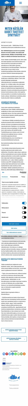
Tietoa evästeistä (13, 388)
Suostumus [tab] (5, 176)
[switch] (24, 208)
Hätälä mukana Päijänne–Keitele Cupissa (14, 339)
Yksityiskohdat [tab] (14, 176)
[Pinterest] (6, 354)
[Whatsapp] (15, 354)
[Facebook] (4, 354)
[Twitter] (9, 354)
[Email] (21, 354)
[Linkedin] (12, 354)
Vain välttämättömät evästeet (14, 232)
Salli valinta (14, 228)
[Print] (24, 354)
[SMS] (18, 354)
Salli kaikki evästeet (14, 224)
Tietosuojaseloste (14, 385)
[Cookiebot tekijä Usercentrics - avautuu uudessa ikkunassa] (20, 173)
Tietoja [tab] (23, 176)
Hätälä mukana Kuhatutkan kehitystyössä (13, 330)
